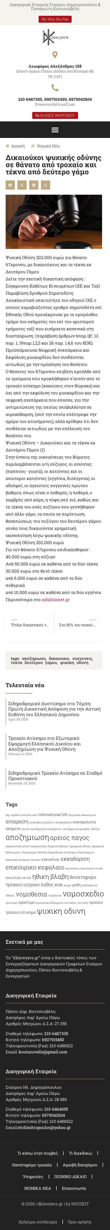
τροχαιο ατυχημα (21, 912)
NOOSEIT (80, 1203)
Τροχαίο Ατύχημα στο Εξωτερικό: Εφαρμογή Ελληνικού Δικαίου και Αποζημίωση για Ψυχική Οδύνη (44, 743)
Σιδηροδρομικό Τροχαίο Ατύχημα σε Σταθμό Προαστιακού (55, 776)
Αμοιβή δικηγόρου (80, 1164)
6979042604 (53, 1115)
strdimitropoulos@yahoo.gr (44, 1127)
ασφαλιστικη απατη (18, 846)
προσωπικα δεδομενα (49, 902)
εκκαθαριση (75, 858)
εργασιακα (71, 868)
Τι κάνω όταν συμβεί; (37, 1153)
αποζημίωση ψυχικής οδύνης (81, 829)
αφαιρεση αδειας (80, 846)
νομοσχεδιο (83, 893)
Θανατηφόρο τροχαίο (32, 1164)
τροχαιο (96, 902)
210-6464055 (56, 1109)
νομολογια (55, 895)
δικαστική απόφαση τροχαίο (23, 859)
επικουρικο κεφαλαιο (35, 867)
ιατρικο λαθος (39, 884)
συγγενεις (82, 658)
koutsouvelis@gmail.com (43, 1051)
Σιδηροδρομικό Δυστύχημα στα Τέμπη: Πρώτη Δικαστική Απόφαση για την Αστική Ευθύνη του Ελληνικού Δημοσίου (54, 708)
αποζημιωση (34, 658)
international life (53, 814)
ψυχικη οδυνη (74, 662)
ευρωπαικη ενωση (91, 868)
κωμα (67, 885)
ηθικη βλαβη (50, 876)
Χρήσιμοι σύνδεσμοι (37, 1221)
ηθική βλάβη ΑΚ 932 (18, 878)
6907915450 (53, 1039)
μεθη (76, 884)
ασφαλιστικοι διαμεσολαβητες (50, 846)
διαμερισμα (29, 852)
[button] (55, 129)
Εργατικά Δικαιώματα (82, 815)
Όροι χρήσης (80, 1221)
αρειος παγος (69, 837)
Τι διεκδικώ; (80, 1153)
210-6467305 (56, 1033)
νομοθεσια (31, 894)
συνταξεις (70, 902)
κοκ (59, 884)
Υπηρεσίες (33, 1176)
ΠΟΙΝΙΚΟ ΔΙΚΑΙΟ (70, 1176)
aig (7, 815)
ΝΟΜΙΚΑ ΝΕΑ (37, 1188)
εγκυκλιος (50, 859)
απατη (25, 829)
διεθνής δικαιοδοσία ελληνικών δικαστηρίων (66, 852)
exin (34, 815)
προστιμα (11, 902)
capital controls (20, 815)
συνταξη (83, 902)
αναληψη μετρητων (41, 822)
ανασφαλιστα (63, 822)
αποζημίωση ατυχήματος (46, 829)
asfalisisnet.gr (56, 599)
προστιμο (26, 902)
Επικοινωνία (74, 1188)
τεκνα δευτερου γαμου (34, 662)
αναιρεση (17, 821)
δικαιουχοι (59, 658)
